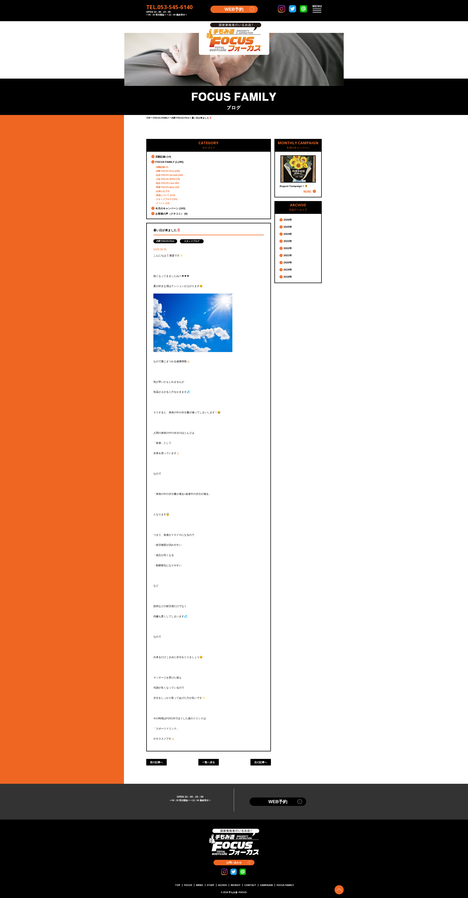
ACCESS (222, 885)
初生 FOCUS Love (165, 183)
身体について (162, 195)
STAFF (210, 885)
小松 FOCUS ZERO (165, 179)
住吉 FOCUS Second (166, 175)
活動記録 (160, 156)
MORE (307, 191)
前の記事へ (156, 762)
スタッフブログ (163, 199)
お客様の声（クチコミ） (169, 213)
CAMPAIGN (266, 885)
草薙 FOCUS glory (165, 187)
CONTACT (250, 885)
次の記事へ (260, 762)
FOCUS (188, 885)
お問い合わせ (234, 862)
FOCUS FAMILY (164, 161)
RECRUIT (236, 885)
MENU (199, 885)
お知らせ (160, 191)
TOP (177, 885)
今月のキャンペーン (166, 208)
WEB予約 (234, 9)
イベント (160, 203)
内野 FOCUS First (165, 171)
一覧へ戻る (208, 762)
